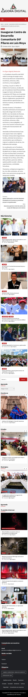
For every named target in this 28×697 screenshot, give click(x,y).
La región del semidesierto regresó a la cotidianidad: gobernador (12, 495)
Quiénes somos (7, 680)
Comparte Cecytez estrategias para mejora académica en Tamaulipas (13, 458)
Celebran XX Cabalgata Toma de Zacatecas (13, 421)
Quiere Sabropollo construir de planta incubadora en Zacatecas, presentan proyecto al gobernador (13, 199)
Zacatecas (4, 417)
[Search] (25, 19)
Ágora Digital (15, 46)
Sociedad (10, 683)
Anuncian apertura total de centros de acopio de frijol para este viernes (14, 206)
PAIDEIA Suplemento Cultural (8, 528)
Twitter (4, 659)
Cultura (3, 577)
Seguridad (4, 602)
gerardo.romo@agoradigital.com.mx (11, 650)
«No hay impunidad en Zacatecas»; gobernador (14, 345)
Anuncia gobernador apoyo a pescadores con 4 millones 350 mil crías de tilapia (14, 240)
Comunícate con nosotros (17, 687)
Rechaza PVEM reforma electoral (10, 293)
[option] (14, 411)
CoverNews (10, 694)
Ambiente (16, 683)
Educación (5, 316)
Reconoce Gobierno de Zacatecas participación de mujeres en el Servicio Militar (14, 319)
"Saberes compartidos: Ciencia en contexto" (14, 672)
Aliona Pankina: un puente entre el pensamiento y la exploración (11, 532)
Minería (3, 553)
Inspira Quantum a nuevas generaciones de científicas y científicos (13, 371)
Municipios (4, 491)
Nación (2, 29)
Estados (4, 454)
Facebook (4, 663)
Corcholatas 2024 (7, 675)
